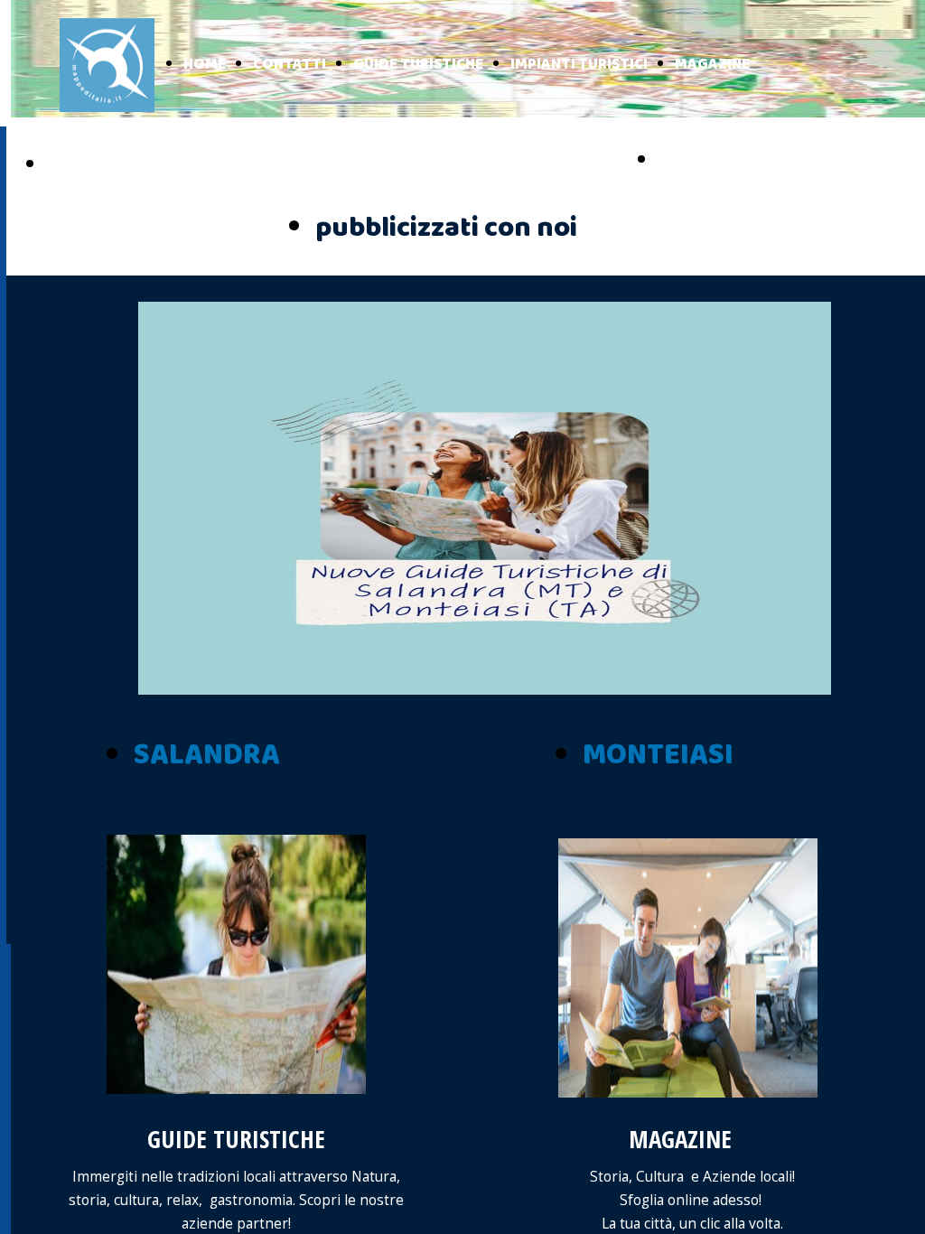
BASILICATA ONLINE (757, 161)
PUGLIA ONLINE (125, 165)
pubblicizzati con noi (446, 228)
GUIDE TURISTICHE (418, 64)
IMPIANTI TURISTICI (579, 64)
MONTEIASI (658, 755)
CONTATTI (289, 64)
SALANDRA (207, 755)
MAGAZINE (712, 64)
